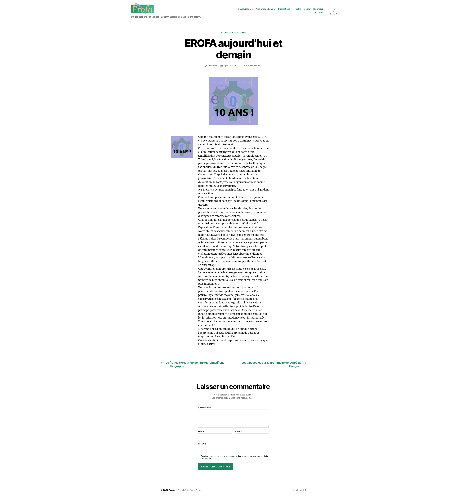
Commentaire (204, 408)
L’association (244, 9)
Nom (201, 432)
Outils (298, 9)
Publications (284, 9)
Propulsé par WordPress (189, 490)
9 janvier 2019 (230, 65)
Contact (319, 12)
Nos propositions (264, 9)
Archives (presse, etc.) (233, 32)
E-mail (238, 432)
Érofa (214, 65)
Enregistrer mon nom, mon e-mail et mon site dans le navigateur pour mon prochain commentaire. (234, 457)
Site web (202, 444)
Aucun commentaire (252, 65)
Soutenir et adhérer (313, 9)
